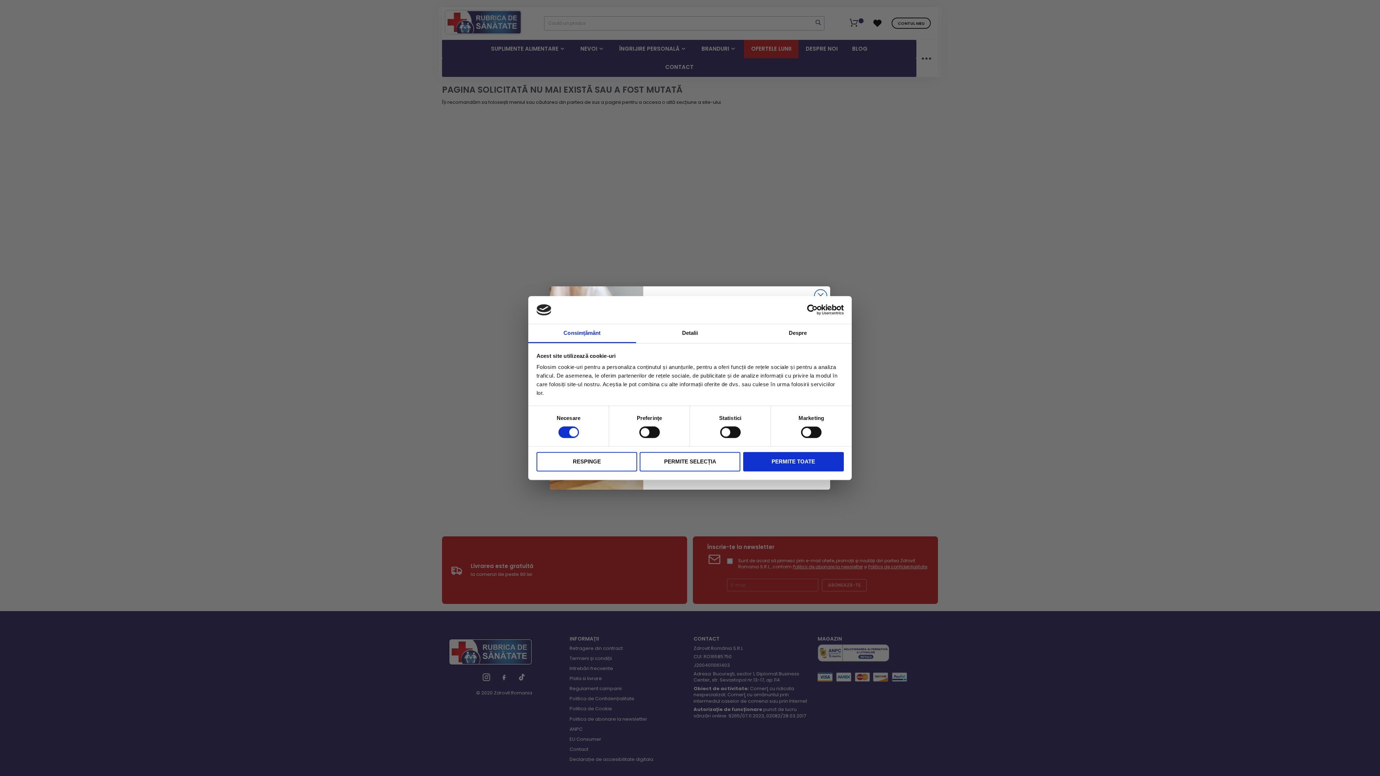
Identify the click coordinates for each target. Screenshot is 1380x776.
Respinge (587, 461)
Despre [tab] (798, 333)
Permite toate (793, 461)
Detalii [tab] (690, 333)
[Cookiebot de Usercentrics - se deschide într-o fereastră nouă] (812, 310)
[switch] (649, 432)
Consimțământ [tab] (582, 333)
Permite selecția (690, 461)
